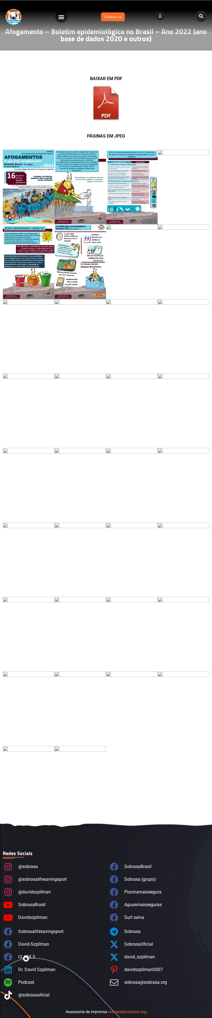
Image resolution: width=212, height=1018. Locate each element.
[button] (61, 17)
